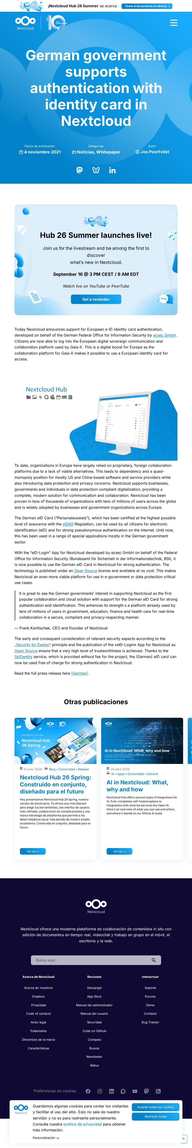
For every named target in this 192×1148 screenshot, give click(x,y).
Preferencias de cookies (55, 1090)
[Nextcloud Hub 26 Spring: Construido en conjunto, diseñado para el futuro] (55, 741)
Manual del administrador (94, 1005)
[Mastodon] (79, 169)
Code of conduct (38, 1013)
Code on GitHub (94, 1031)
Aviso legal (38, 1022)
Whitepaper (108, 152)
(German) (79, 673)
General (152, 774)
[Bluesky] (96, 169)
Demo (150, 1005)
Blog (52, 769)
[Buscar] (154, 960)
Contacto (150, 1013)
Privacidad (38, 1005)
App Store (94, 996)
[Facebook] (88, 1090)
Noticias (85, 152)
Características (38, 1048)
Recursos (94, 977)
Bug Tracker (150, 1022)
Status (94, 1065)
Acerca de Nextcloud (38, 977)
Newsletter (94, 1056)
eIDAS (68, 524)
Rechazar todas (156, 1116)
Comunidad (67, 769)
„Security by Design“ (33, 644)
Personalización (44, 1138)
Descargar (94, 988)
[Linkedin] (111, 1090)
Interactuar (150, 977)
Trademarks (38, 1031)
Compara (94, 1039)
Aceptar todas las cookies (155, 1107)
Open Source (85, 570)
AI (113, 774)
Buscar (94, 1048)
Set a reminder (96, 299)
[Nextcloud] (41, 22)
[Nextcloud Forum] (123, 1090)
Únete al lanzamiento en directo (146, 6)
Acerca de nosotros (38, 988)
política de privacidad (82, 1124)
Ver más (31, 851)
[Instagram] (99, 1090)
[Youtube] (135, 1090)
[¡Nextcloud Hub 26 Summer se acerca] (31, 6)
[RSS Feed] (158, 1090)
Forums (150, 996)
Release (83, 769)
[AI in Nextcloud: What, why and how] (142, 741)
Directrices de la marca (38, 1039)
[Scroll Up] (183, 1139)
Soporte (150, 988)
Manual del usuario (94, 1013)
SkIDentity (23, 656)
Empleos (38, 996)
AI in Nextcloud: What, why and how (137, 786)
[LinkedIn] (112, 169)
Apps (121, 774)
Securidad (94, 1022)
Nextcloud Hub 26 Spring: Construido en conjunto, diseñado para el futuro (55, 784)
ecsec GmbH (164, 335)
